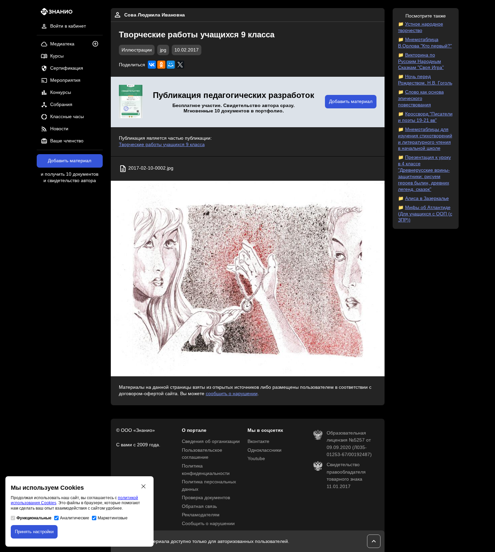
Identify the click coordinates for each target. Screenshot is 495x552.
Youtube (256, 458)
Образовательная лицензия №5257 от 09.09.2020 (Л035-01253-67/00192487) (349, 443)
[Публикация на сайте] (97, 44)
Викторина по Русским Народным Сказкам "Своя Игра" (421, 61)
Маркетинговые (113, 518)
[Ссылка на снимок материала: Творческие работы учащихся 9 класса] (248, 278)
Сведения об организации (211, 441)
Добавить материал (69, 160)
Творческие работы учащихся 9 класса (162, 144)
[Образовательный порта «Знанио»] (55, 13)
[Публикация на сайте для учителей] (130, 102)
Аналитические (74, 518)
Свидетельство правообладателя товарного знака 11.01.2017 (346, 475)
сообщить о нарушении (232, 393)
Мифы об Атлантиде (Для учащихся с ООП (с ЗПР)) (425, 214)
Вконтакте (258, 441)
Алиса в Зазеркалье (427, 198)
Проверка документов (206, 497)
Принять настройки (34, 531)
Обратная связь (199, 506)
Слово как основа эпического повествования (421, 98)
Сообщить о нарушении (208, 523)
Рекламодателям (201, 514)
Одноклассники (265, 450)
